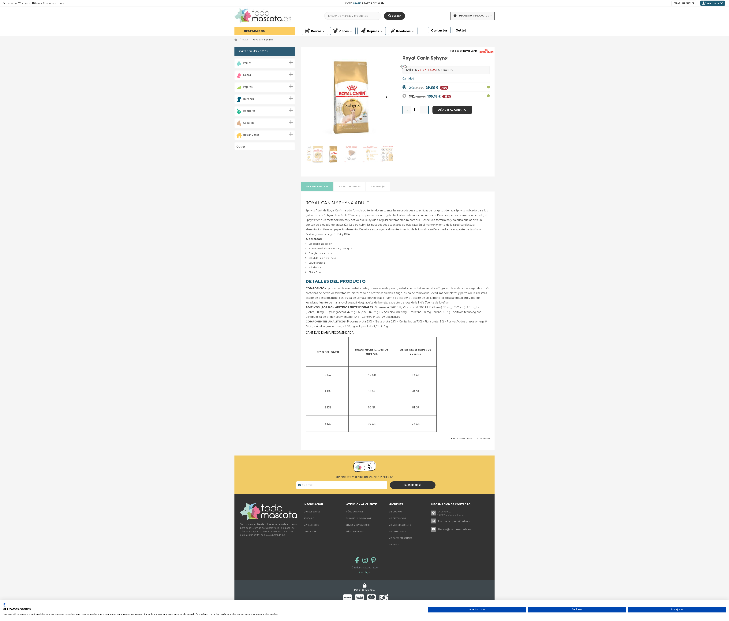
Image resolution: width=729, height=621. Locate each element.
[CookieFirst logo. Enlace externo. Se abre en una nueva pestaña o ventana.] (4, 605)
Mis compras (395, 512)
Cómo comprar (354, 512)
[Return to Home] (238, 40)
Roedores (249, 111)
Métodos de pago (355, 531)
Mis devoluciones (398, 518)
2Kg (428, 88)
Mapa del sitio (311, 525)
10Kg (429, 96)
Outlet (240, 147)
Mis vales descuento (400, 525)
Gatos (245, 40)
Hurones (248, 99)
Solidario (309, 518)
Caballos (248, 123)
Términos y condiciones (359, 518)
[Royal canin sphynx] (314, 154)
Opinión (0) (378, 187)
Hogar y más (251, 135)
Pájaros (247, 87)
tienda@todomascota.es (454, 529)
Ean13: (454, 439)
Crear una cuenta (684, 3)
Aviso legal (364, 573)
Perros (247, 63)
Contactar (310, 531)
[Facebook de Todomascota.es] (358, 561)
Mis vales (394, 544)
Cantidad (408, 78)
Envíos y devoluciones (358, 525)
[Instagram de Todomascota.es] (365, 561)
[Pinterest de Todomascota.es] (373, 561)
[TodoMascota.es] (262, 16)
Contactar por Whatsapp (454, 521)
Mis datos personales (400, 538)
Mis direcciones (397, 531)
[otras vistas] (312, 97)
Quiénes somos (312, 512)
